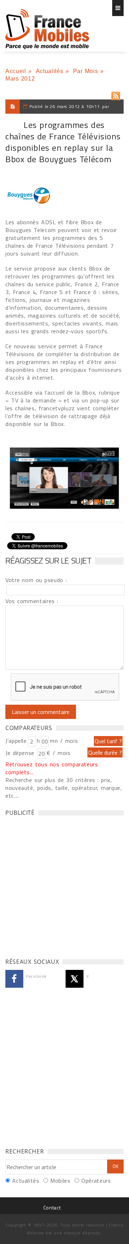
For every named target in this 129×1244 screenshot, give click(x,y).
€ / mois (58, 753)
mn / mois (64, 741)
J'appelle (16, 741)
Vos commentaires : (31, 601)
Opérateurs (96, 1180)
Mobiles (60, 1180)
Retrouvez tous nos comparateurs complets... (51, 768)
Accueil (15, 71)
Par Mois (85, 71)
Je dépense (21, 753)
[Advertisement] (64, 885)
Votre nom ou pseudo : (36, 580)
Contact (52, 1207)
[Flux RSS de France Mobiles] (115, 94)
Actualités (49, 71)
